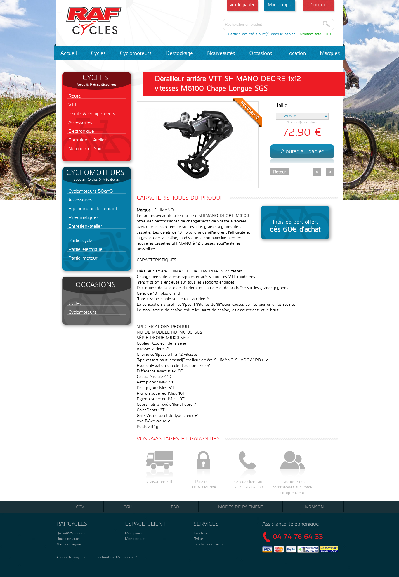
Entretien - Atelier (86, 140)
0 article (233, 34)
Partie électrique (85, 249)
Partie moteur (82, 258)
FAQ (175, 506)
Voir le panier (242, 4)
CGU (127, 506)
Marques (330, 52)
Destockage (179, 52)
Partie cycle (79, 240)
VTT (72, 104)
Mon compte (280, 4)
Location (296, 52)
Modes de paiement (241, 506)
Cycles (98, 52)
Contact (317, 4)
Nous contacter (67, 538)
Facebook (201, 533)
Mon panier (133, 533)
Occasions (260, 52)
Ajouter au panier (302, 151)
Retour (279, 172)
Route (74, 96)
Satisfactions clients (207, 544)
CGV (80, 506)
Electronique (80, 131)
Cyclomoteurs (136, 52)
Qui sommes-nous (70, 533)
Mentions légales (68, 544)
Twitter (198, 538)
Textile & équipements (91, 113)
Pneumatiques (82, 217)
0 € (329, 34)
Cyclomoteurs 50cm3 (90, 191)
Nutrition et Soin (85, 148)
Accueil (68, 52)
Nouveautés (221, 52)
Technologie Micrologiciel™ (117, 556)
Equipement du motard (92, 208)
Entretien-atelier (84, 226)
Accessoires (79, 122)
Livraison (313, 506)
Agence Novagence (71, 556)
